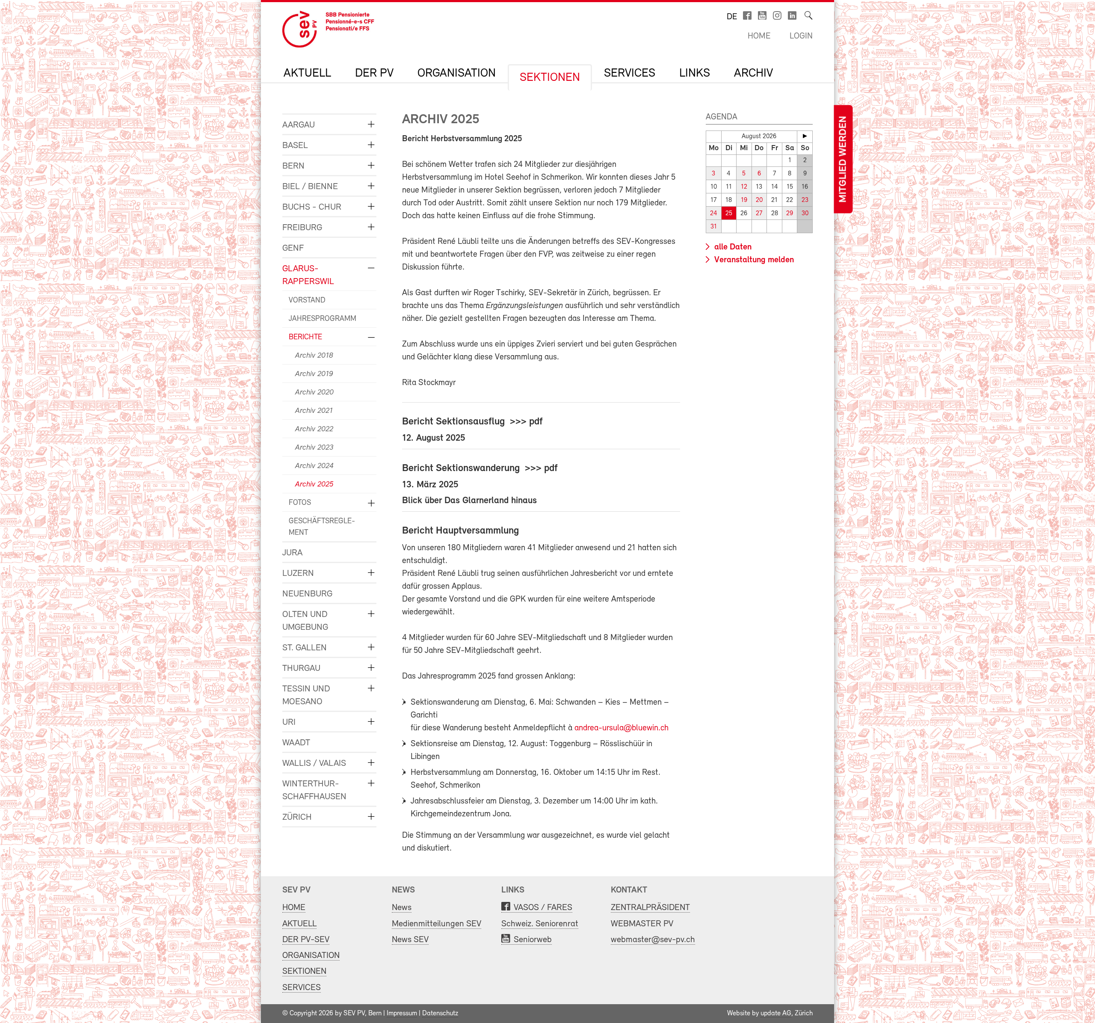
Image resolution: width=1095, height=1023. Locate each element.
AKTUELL (307, 74)
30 (805, 214)
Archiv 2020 (314, 393)
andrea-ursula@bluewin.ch (621, 728)
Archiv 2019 (314, 374)
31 (713, 227)
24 (713, 214)
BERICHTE (305, 337)
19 (744, 200)
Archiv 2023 (314, 448)
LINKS (694, 74)
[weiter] (804, 136)
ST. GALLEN (304, 647)
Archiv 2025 (314, 485)
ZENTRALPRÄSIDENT (650, 907)
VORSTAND (307, 301)
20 (759, 200)
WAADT (296, 742)
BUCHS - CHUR (311, 207)
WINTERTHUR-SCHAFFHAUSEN (314, 790)
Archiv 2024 (314, 466)
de (732, 17)
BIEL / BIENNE (310, 186)
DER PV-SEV (305, 939)
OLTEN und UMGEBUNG (305, 621)
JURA (292, 553)
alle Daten (732, 247)
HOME (293, 907)
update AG (776, 1013)
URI (289, 722)
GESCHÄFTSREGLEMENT (322, 527)
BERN (293, 166)
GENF (293, 248)
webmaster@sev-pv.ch (653, 939)
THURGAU (301, 668)
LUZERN (298, 573)
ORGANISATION (456, 74)
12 (744, 187)
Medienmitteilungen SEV (436, 923)
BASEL (295, 145)
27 (759, 214)
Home (759, 36)
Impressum (402, 1013)
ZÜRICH (297, 817)
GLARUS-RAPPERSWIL (308, 275)
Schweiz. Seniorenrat (539, 923)
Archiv (753, 74)
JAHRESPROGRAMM (322, 319)
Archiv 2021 (314, 411)
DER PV (374, 74)
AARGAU (298, 125)
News (401, 907)
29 (789, 214)
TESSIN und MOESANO (306, 695)
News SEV (410, 939)
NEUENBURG (307, 594)
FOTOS (300, 503)
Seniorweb (533, 939)
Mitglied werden (843, 159)
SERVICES (629, 74)
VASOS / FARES (543, 907)
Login (801, 36)
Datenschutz (440, 1013)
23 (805, 200)
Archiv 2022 (314, 429)
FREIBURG (302, 227)
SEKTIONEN (550, 78)
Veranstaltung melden (753, 260)
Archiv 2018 (314, 356)
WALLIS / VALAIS (314, 763)
